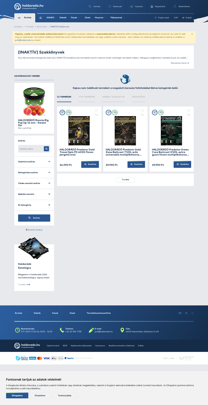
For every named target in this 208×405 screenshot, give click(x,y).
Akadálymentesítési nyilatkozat (122, 346)
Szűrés (36, 218)
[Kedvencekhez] (96, 111)
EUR (176, 18)
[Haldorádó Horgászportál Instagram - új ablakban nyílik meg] (192, 313)
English (189, 18)
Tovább (125, 180)
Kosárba (91, 164)
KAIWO (50, 18)
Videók (62, 18)
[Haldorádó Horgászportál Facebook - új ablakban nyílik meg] (186, 313)
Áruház (18, 313)
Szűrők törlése (35, 230)
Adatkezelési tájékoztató (81, 346)
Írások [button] (74, 18)
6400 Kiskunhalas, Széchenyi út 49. (142, 332)
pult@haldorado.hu (24, 40)
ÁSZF (65, 346)
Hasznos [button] (99, 18)
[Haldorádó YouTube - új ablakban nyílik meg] (180, 313)
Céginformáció (53, 346)
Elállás (141, 346)
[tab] (64, 98)
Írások (55, 313)
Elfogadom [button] (17, 395)
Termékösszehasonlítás (99, 313)
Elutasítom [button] (40, 395)
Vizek (87, 18)
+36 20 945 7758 (73, 332)
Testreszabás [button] (64, 395)
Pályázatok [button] (116, 18)
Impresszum (100, 346)
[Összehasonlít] (96, 115)
